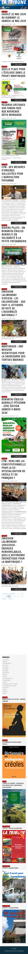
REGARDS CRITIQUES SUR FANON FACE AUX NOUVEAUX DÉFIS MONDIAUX (13, 110)
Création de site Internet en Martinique (14, 951)
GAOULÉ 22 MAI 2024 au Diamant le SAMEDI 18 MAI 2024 (14, 17)
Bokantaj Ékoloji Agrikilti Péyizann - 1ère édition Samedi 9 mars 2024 (13, 406)
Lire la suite (18, 64)
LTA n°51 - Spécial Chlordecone (12, 828)
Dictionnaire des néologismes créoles (11, 743)
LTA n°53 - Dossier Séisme (10, 908)
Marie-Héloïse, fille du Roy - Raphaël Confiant (13, 700)
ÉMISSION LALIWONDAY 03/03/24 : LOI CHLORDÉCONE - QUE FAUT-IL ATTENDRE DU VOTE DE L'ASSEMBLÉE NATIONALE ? (13, 303)
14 (18, 596)
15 (21, 596)
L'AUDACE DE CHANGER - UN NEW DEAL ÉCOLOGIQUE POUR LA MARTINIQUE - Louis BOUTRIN (13, 785)
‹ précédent (12, 593)
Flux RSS (14, 948)
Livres (4, 781)
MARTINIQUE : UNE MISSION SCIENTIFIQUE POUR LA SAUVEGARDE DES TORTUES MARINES (13, 353)
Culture (5, 697)
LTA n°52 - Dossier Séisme (10, 868)
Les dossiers (6, 826)
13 (15, 596)
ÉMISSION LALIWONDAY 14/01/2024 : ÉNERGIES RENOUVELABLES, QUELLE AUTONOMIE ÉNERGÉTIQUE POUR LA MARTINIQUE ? (13, 550)
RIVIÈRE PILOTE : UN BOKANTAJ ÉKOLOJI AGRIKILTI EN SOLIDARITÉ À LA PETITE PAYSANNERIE (14, 234)
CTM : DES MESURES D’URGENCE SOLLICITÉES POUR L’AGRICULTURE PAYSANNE (13, 173)
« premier (5, 593)
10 (5, 596)
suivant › (4, 598)
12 (12, 596)
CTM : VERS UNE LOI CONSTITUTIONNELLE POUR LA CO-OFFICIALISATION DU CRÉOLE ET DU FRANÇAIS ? (14, 469)
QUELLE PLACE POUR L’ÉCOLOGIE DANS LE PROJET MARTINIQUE (14, 72)
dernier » (11, 598)
